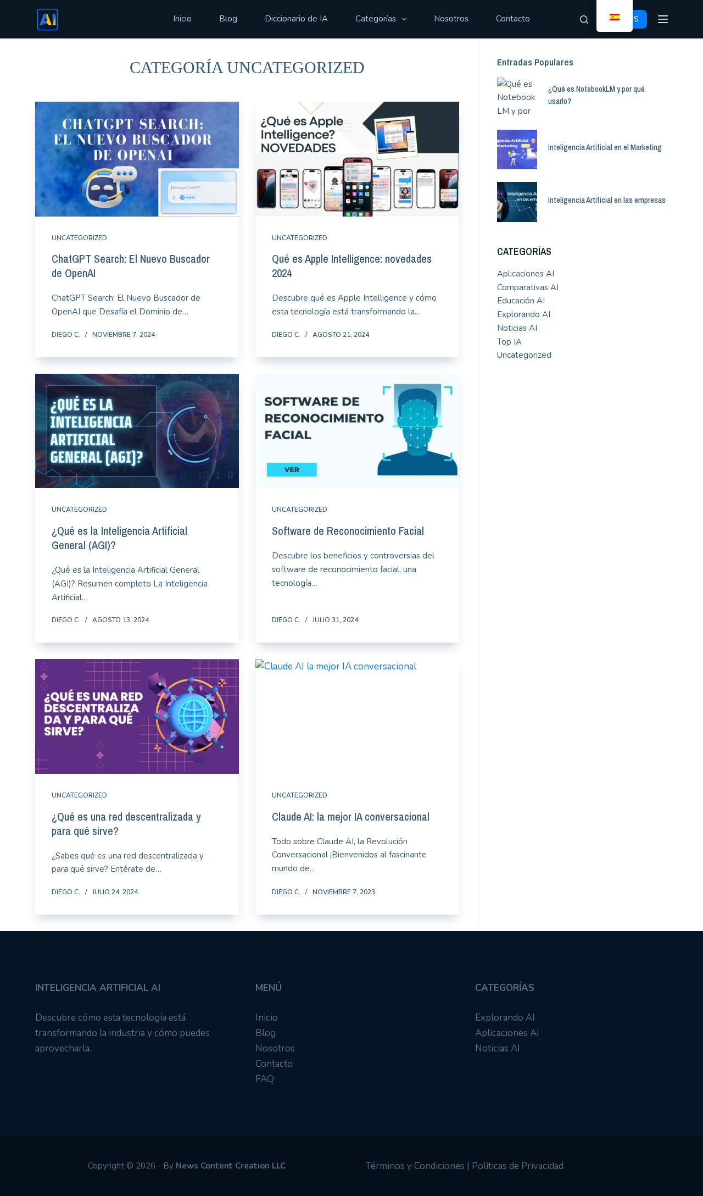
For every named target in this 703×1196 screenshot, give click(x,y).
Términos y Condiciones (415, 1166)
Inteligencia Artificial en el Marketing (605, 147)
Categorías (375, 18)
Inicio (182, 18)
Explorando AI (523, 314)
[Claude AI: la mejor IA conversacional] (357, 716)
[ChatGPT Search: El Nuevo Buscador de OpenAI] (137, 159)
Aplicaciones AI (525, 273)
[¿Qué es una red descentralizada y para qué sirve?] (137, 716)
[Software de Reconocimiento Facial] (357, 431)
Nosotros (451, 18)
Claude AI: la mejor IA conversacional (350, 816)
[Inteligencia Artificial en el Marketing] (517, 150)
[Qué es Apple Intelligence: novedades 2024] (357, 159)
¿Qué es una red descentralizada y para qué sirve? (126, 823)
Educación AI (521, 300)
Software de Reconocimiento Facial (348, 530)
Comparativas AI (528, 287)
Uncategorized (79, 238)
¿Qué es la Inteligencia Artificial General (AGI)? (119, 537)
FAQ (264, 1079)
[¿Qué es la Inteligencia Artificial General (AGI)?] (137, 431)
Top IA (509, 341)
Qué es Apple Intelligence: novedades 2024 (352, 265)
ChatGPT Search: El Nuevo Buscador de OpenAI (131, 265)
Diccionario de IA (296, 18)
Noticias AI (517, 328)
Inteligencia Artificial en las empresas (607, 200)
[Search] (584, 19)
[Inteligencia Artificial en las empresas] (517, 202)
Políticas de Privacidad (517, 1166)
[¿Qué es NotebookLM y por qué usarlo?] (517, 97)
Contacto (513, 18)
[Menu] (663, 19)
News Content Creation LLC (231, 1165)
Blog (228, 18)
